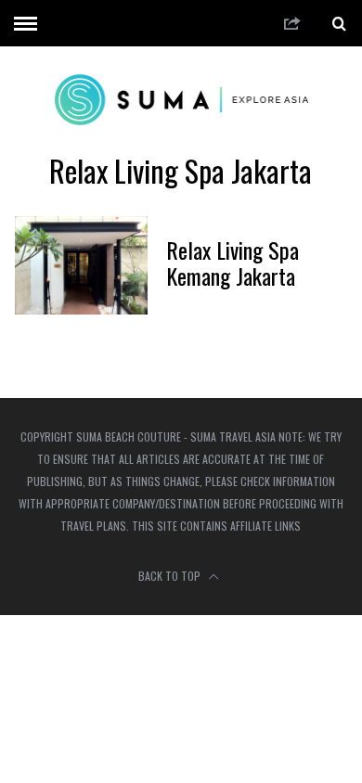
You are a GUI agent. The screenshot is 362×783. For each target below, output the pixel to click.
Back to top (170, 576)
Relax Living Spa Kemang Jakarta (232, 262)
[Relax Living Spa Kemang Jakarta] (82, 265)
